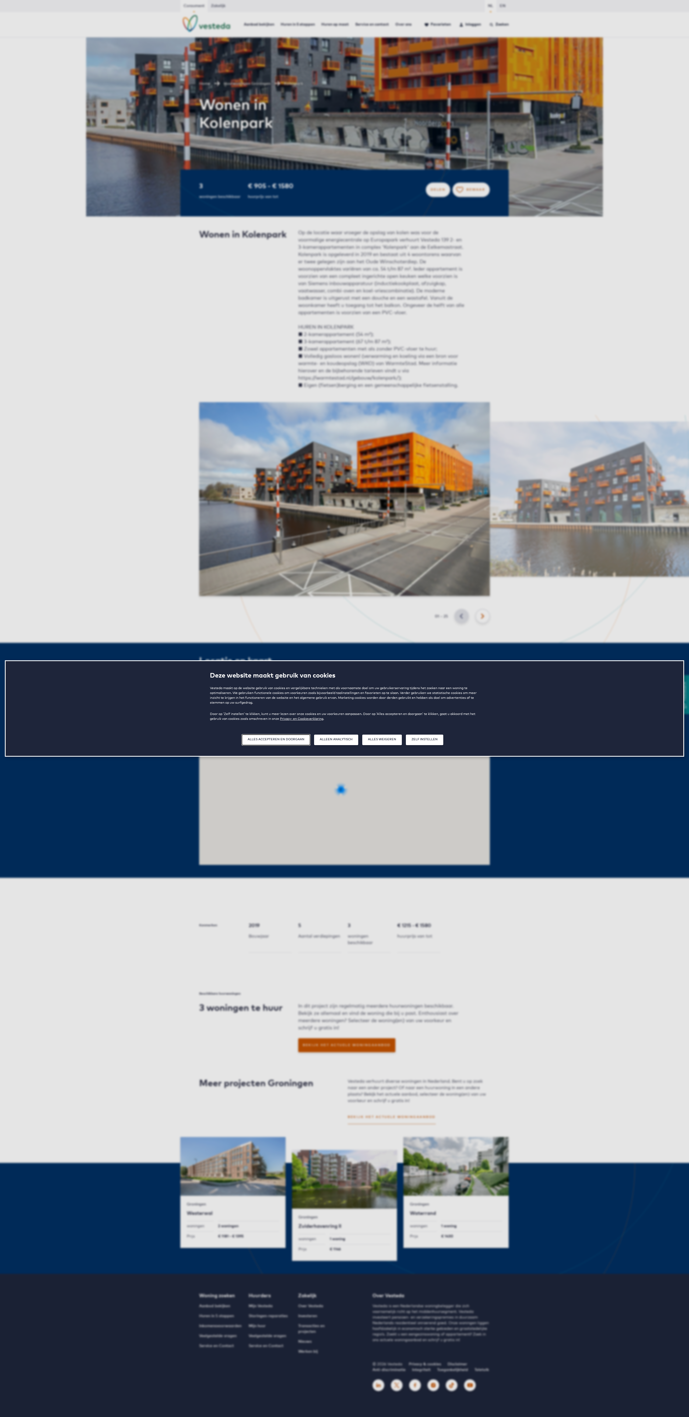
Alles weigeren (382, 739)
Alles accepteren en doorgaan (276, 739)
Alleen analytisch (336, 739)
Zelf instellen (425, 739)
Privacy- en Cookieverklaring (301, 719)
